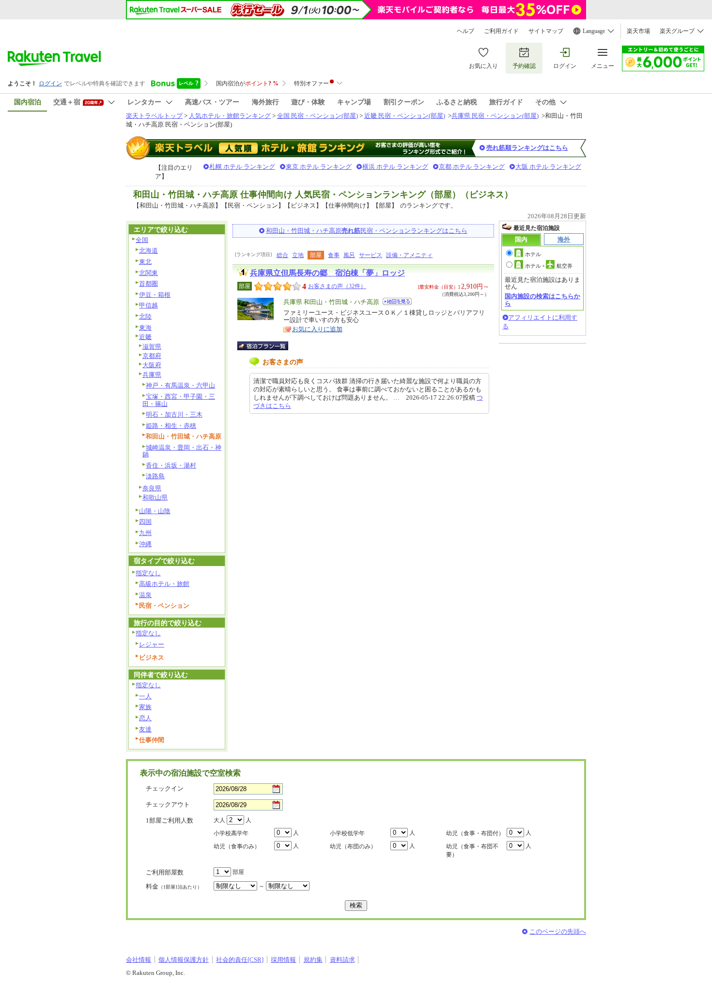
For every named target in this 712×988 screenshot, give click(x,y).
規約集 (313, 959)
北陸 (145, 316)
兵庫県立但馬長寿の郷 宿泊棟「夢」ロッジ (327, 273)
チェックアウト (168, 804)
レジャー (151, 644)
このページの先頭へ (557, 931)
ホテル (533, 254)
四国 (145, 521)
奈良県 (151, 488)
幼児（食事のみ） (237, 846)
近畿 (145, 336)
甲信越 (148, 305)
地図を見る (397, 301)
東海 (145, 327)
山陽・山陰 (154, 511)
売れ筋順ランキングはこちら (527, 147)
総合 (282, 255)
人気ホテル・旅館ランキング (230, 115)
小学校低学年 (347, 833)
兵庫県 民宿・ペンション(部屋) (495, 115)
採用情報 (283, 959)
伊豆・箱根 (154, 294)
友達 (145, 729)
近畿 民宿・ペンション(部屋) (404, 115)
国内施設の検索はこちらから (542, 299)
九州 (145, 532)
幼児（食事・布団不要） (472, 850)
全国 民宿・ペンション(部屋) (317, 115)
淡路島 (155, 476)
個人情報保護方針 (183, 959)
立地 (298, 255)
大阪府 (151, 365)
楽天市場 (638, 31)
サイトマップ (545, 31)
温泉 (145, 595)
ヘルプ (465, 31)
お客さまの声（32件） (337, 286)
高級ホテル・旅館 (164, 583)
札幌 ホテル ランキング (242, 166)
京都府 (151, 355)
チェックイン (165, 788)
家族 (145, 707)
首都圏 (148, 283)
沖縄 (145, 544)
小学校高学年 (231, 833)
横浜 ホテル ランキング (395, 166)
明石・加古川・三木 (174, 414)
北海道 (148, 250)
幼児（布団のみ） (353, 846)
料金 (174, 886)
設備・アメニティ (409, 255)
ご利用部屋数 (165, 872)
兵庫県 (151, 374)
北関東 (148, 272)
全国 (142, 239)
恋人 (145, 718)
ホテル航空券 (549, 266)
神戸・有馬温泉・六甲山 (180, 385)
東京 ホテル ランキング (319, 166)
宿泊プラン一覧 (267, 345)
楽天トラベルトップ (154, 115)
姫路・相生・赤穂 (171, 425)
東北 (145, 261)
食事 (334, 255)
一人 (145, 696)
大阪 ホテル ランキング (548, 166)
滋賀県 (151, 346)
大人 (219, 820)
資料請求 (342, 959)
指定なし (148, 573)
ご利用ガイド (501, 31)
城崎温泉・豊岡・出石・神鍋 (181, 451)
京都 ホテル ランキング (472, 166)
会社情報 (138, 959)
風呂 (349, 255)
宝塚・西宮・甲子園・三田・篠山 (178, 400)
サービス (370, 255)
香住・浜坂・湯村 (171, 465)
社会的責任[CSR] (239, 959)
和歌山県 (155, 497)
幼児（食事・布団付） (475, 833)
